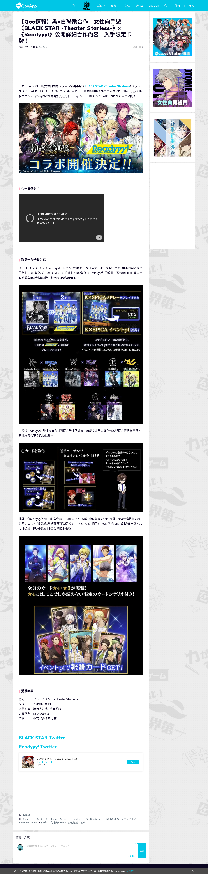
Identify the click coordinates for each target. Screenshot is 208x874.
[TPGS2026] (86, 5)
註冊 (177, 5)
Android (27, 818)
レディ (44, 822)
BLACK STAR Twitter (42, 738)
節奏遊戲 (73, 822)
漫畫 (127, 5)
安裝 (133, 762)
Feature (77, 818)
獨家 (113, 5)
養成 (82, 822)
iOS (86, 818)
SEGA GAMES (111, 818)
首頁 (74, 5)
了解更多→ (131, 871)
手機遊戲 (27, 815)
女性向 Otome (58, 822)
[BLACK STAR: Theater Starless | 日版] (81, 762)
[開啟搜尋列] (165, 5)
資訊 (99, 5)
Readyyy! (95, 818)
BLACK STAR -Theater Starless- (107, 86)
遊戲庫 (139, 5)
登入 (191, 5)
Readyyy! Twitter (38, 747)
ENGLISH (153, 5)
